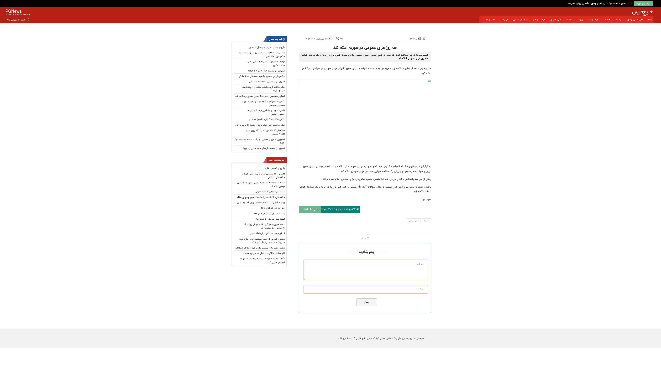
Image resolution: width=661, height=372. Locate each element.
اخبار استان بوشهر (635, 19)
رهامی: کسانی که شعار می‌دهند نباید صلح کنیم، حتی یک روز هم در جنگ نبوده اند (262, 240)
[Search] (29, 20)
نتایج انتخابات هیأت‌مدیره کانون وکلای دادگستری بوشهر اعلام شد (597, 3)
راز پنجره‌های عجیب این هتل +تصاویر (267, 47)
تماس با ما (491, 19)
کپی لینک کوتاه (310, 209)
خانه (650, 19)
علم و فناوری (555, 19)
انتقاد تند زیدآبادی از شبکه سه (270, 219)
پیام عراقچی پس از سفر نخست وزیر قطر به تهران (261, 202)
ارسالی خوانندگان (520, 19)
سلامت (569, 19)
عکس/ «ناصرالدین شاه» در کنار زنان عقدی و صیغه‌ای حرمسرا (263, 103)
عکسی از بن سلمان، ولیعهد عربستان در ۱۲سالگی (261, 76)
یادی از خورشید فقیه (275, 168)
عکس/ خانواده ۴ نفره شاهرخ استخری (267, 119)
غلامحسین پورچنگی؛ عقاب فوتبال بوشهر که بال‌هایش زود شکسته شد (264, 226)
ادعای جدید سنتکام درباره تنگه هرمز (267, 233)
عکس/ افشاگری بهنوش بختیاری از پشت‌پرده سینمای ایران (263, 88)
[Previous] (628, 3)
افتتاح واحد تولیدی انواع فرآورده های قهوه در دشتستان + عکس (263, 175)
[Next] (631, 3)
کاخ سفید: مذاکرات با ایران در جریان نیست (264, 253)
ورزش (580, 19)
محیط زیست (594, 19)
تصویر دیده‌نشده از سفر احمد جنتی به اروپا (264, 148)
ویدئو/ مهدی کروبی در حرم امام (269, 213)
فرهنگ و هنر (539, 19)
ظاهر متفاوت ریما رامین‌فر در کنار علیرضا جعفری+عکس (266, 112)
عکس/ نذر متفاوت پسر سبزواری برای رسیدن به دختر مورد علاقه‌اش (262, 54)
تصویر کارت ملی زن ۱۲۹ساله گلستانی (267, 82)
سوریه (426, 220)
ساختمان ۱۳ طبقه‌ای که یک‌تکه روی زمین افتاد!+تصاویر (265, 132)
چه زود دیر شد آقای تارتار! (272, 208)
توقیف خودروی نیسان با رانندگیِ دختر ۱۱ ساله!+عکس (265, 63)
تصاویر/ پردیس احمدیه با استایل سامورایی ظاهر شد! (260, 96)
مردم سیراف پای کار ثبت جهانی (270, 192)
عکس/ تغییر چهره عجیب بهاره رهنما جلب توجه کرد (260, 125)
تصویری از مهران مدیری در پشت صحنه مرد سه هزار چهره (260, 141)
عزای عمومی (413, 220)
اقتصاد (607, 19)
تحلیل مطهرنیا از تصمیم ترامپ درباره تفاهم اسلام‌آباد (259, 248)
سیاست (619, 19)
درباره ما (504, 19)
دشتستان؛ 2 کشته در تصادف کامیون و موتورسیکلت (260, 197)
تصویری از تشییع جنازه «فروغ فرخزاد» (266, 71)
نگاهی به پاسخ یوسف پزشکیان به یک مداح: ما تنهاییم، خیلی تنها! (262, 260)
